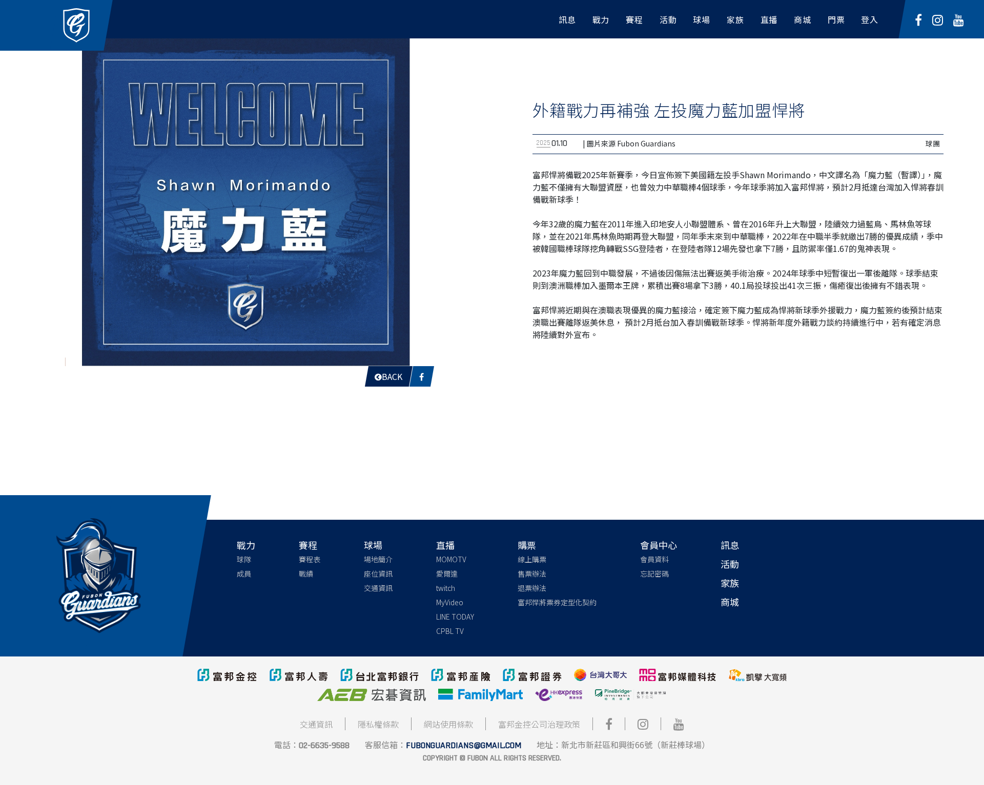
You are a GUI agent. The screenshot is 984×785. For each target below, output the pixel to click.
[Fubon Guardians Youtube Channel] (958, 19)
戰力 (246, 544)
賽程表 (309, 559)
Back (392, 376)
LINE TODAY (455, 616)
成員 (244, 573)
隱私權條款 (378, 724)
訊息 (730, 544)
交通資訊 (378, 588)
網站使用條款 (448, 724)
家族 (730, 582)
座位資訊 (378, 573)
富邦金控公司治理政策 (539, 724)
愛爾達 (447, 573)
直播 (445, 544)
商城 (730, 601)
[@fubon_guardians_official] (937, 19)
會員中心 (658, 544)
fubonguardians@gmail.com (463, 745)
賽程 (308, 544)
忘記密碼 (654, 573)
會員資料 (654, 559)
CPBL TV (450, 631)
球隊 (244, 559)
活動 (730, 563)
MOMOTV (451, 559)
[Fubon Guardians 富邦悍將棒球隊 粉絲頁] (918, 19)
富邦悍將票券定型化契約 (557, 602)
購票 (527, 544)
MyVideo (449, 602)
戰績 (306, 573)
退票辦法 (532, 588)
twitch (445, 588)
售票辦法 (532, 573)
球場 (373, 544)
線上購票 (532, 559)
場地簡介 (378, 559)
